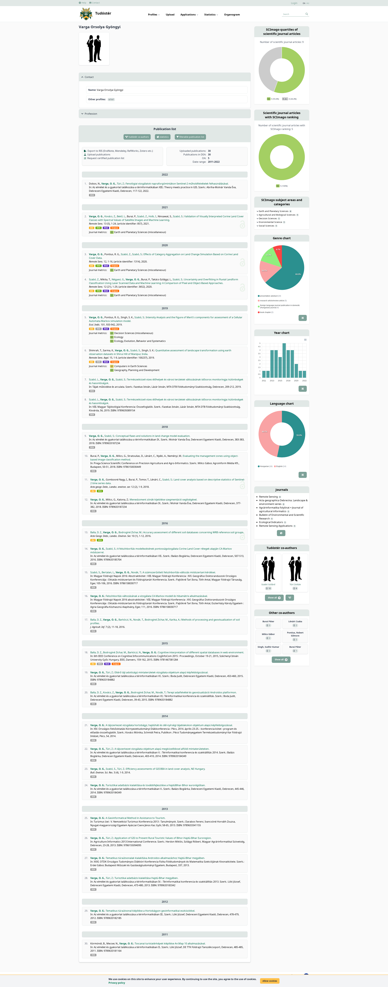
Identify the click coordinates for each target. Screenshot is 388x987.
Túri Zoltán (295, 584)
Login (294, 3)
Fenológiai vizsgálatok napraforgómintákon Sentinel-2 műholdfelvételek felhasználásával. (177, 183)
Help (83, 2)
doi (91, 228)
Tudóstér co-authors (138, 136)
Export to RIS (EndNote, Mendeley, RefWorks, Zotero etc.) (120, 151)
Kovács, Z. (110, 216)
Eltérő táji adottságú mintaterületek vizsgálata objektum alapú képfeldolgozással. (161, 672)
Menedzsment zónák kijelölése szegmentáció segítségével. (163, 499)
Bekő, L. (121, 216)
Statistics (210, 14)
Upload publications (98, 154)
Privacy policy (117, 982)
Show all (274, 597)
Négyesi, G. (118, 279)
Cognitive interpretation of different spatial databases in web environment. (201, 652)
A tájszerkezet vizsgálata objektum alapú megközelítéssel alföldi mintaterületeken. (162, 748)
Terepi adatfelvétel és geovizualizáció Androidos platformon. (202, 692)
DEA (92, 195)
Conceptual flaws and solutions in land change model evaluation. (153, 436)
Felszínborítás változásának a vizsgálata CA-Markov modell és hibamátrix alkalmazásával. (157, 596)
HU (307, 3)
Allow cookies (270, 980)
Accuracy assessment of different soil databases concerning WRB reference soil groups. (193, 532)
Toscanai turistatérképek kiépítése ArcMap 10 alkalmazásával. (170, 943)
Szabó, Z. (142, 216)
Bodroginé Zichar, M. (130, 532)
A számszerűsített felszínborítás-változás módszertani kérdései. (179, 572)
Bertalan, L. (108, 572)
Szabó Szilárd (268, 584)
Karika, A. (174, 619)
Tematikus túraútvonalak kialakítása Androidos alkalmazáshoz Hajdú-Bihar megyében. (155, 858)
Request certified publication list (105, 158)
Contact (95, 2)
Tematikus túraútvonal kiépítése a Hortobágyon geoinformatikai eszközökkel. (150, 910)
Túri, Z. (120, 183)
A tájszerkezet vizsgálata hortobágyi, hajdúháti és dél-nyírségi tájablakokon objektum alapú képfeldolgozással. (169, 725)
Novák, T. (136, 572)
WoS (106, 228)
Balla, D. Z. (96, 532)
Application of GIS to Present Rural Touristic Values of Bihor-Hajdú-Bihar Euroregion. (163, 838)
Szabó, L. (94, 379)
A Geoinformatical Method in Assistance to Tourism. (135, 818)
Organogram (232, 14)
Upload (170, 14)
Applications (188, 14)
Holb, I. (153, 216)
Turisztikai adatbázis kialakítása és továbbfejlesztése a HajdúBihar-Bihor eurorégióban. (155, 785)
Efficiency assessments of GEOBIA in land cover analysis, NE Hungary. (165, 768)
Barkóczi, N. (125, 619)
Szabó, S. (178, 216)
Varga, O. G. (108, 183)
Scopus (115, 228)
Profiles (153, 14)
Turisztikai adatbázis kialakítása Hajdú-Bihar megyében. (146, 878)
